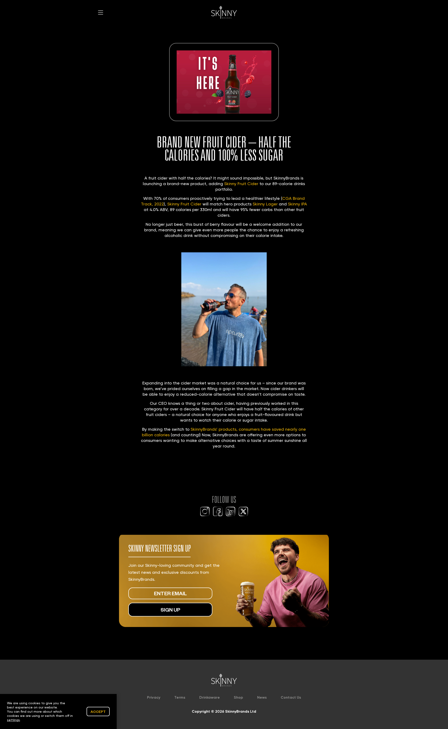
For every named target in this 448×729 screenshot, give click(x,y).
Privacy (153, 697)
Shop (238, 697)
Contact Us (291, 697)
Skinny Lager (265, 203)
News (262, 697)
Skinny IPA (297, 203)
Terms (179, 697)
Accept (98, 711)
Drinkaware (209, 697)
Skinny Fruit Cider (241, 183)
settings (13, 720)
